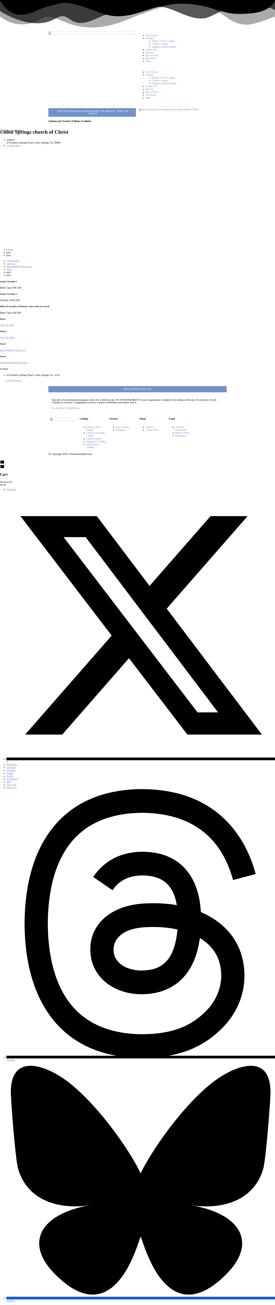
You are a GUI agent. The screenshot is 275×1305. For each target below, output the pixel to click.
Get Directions (13, 380)
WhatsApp (11, 764)
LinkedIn (11, 770)
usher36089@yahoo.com (12, 350)
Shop (148, 61)
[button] (183, 66)
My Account (151, 55)
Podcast (149, 52)
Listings (149, 38)
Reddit (9, 776)
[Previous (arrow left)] (1, 484)
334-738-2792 (7, 325)
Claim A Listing (160, 44)
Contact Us (151, 49)
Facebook (11, 489)
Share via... (12, 787)
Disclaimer (150, 58)
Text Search (151, 35)
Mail (8, 781)
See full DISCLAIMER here (66, 408)
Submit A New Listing (163, 41)
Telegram (11, 767)
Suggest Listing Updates (164, 46)
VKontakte (12, 779)
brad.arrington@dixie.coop (13, 362)
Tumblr (10, 773)
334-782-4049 (7, 337)
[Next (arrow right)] (4, 484)
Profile (9, 249)
